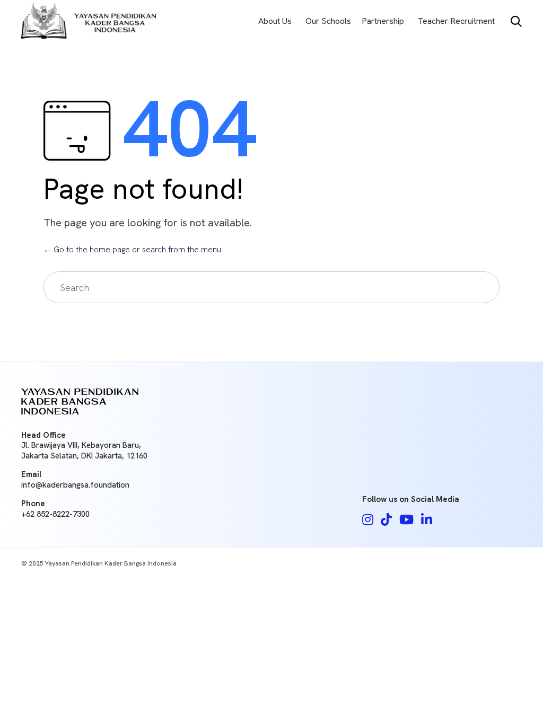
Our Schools (328, 21)
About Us (275, 21)
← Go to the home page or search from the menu (132, 249)
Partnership (383, 21)
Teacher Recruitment (456, 21)
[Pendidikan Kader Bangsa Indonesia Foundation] (88, 21)
